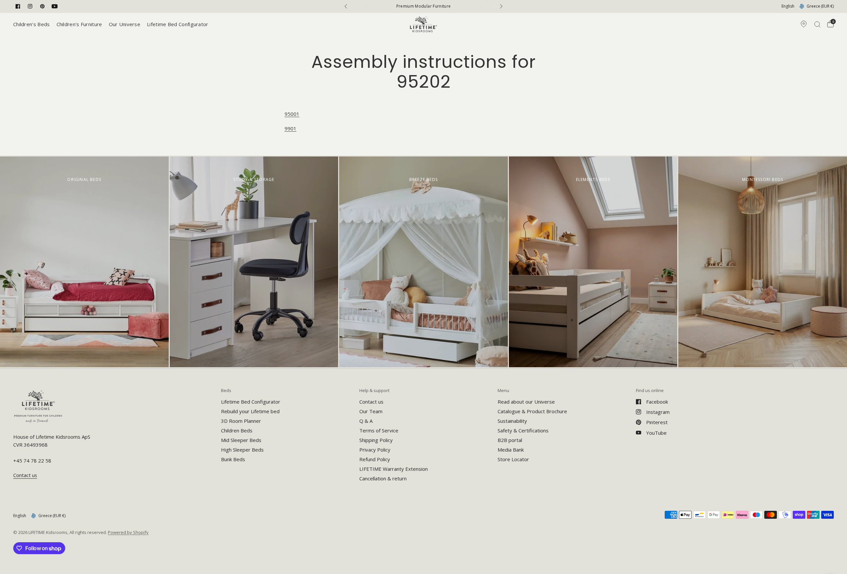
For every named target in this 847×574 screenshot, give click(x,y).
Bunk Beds (233, 459)
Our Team (370, 411)
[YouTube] (54, 6)
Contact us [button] (25, 475)
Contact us (371, 401)
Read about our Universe (526, 401)
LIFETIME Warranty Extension (393, 468)
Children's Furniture (79, 24)
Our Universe (125, 24)
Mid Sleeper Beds (241, 440)
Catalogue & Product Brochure (532, 411)
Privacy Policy (374, 449)
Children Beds (236, 430)
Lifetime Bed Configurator (177, 24)
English (787, 6)
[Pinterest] (42, 6)
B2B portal (510, 440)
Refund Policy (374, 459)
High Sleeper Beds (242, 449)
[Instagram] (30, 6)
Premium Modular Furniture (423, 6)
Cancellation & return (383, 478)
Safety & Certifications (523, 430)
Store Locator (513, 459)
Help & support (374, 390)
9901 (290, 128)
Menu (503, 390)
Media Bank (511, 449)
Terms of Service (378, 430)
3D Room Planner (241, 421)
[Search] (817, 24)
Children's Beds (31, 24)
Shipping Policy (376, 440)
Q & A (366, 421)
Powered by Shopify (128, 532)
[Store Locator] (803, 24)
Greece (820, 6)
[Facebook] (18, 6)
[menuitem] (33, 24)
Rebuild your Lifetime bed (250, 411)
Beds (226, 390)
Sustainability (512, 421)
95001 (292, 113)
